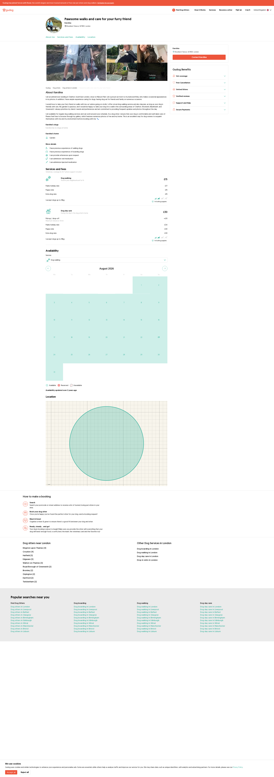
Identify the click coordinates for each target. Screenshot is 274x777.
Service (48, 255)
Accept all (11, 772)
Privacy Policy (238, 767)
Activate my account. (105, 3)
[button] (199, 76)
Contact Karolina (199, 57)
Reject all (25, 772)
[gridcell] (141, 285)
